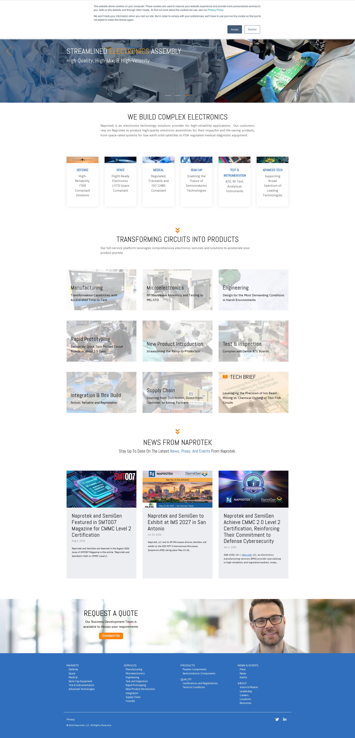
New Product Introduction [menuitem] (140, 689)
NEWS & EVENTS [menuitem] (248, 665)
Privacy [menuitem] (71, 719)
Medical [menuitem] (73, 677)
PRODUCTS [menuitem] (188, 665)
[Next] (345, 51)
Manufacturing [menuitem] (134, 669)
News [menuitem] (243, 673)
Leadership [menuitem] (246, 691)
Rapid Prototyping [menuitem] (136, 685)
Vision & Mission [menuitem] (249, 687)
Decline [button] (252, 29)
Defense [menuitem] (73, 669)
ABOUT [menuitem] (242, 683)
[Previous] (10, 51)
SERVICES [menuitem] (130, 665)
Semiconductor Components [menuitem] (199, 673)
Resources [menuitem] (245, 703)
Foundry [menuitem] (130, 701)
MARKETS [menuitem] (73, 665)
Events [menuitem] (243, 677)
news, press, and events (190, 451)
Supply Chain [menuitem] (133, 697)
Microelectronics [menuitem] (135, 673)
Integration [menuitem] (132, 693)
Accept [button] (235, 29)
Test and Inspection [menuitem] (137, 681)
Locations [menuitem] (245, 699)
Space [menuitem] (72, 673)
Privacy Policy (215, 9)
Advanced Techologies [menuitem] (82, 689)
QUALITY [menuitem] (186, 679)
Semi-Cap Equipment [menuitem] (80, 681)
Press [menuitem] (243, 669)
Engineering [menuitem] (132, 677)
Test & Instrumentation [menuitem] (81, 685)
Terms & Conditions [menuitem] (194, 687)
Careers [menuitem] (244, 695)
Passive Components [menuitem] (194, 669)
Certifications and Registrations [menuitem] (200, 683)
